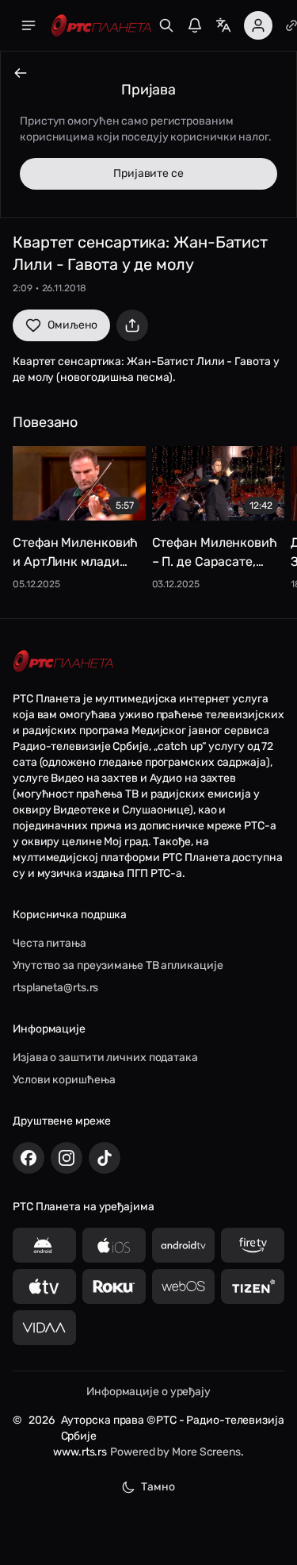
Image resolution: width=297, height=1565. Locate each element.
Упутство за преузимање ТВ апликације (118, 965)
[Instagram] (66, 1158)
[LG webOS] (183, 1286)
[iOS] (114, 1245)
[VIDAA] (44, 1327)
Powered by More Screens (175, 1452)
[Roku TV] (114, 1286)
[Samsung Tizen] (252, 1286)
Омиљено (72, 325)
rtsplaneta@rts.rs (55, 987)
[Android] (44, 1245)
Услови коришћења (64, 1079)
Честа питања (49, 943)
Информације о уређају (148, 1391)
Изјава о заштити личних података (105, 1057)
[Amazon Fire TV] (252, 1245)
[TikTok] (104, 1158)
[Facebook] (28, 1158)
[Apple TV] (44, 1286)
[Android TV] (183, 1245)
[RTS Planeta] (101, 26)
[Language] (223, 25)
